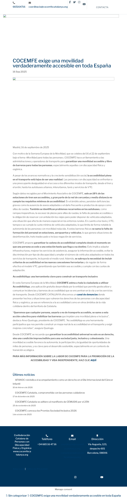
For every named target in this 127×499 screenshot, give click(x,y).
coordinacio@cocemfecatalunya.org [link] (48, 6)
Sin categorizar (17, 495)
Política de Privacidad (36, 469)
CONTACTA (102, 7)
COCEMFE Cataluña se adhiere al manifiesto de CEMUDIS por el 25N (52, 401)
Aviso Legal (18, 469)
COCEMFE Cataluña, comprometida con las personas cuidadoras (50, 392)
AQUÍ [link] (93, 360)
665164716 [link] (19, 6)
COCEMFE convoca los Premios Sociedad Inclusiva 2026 (46, 410)
